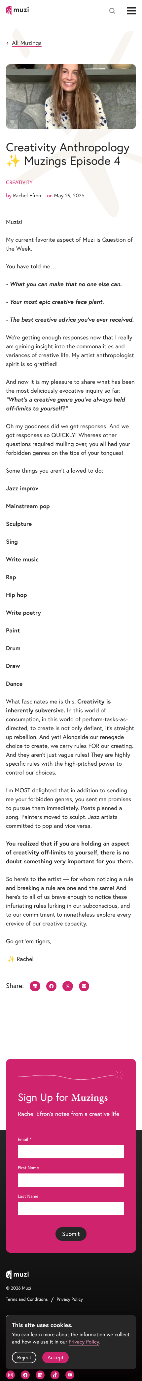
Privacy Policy (70, 1299)
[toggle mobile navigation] (131, 11)
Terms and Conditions (27, 1299)
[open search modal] (112, 11)
